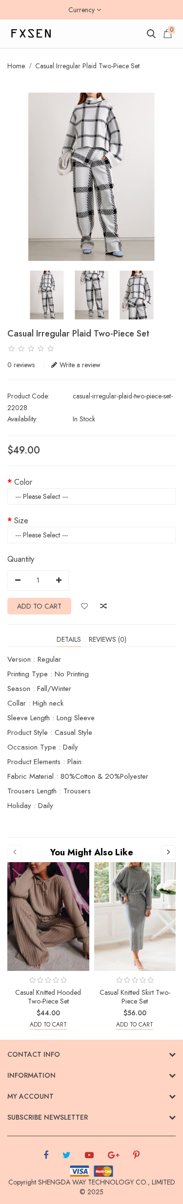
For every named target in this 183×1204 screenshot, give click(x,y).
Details (69, 639)
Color (23, 482)
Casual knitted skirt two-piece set (135, 996)
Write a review (80, 365)
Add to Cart (39, 606)
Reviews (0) (107, 639)
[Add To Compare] (103, 606)
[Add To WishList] (84, 606)
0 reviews (21, 365)
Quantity (20, 559)
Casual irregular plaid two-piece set (87, 66)
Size (21, 520)
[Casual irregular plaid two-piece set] (91, 177)
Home (16, 66)
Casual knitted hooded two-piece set (48, 996)
